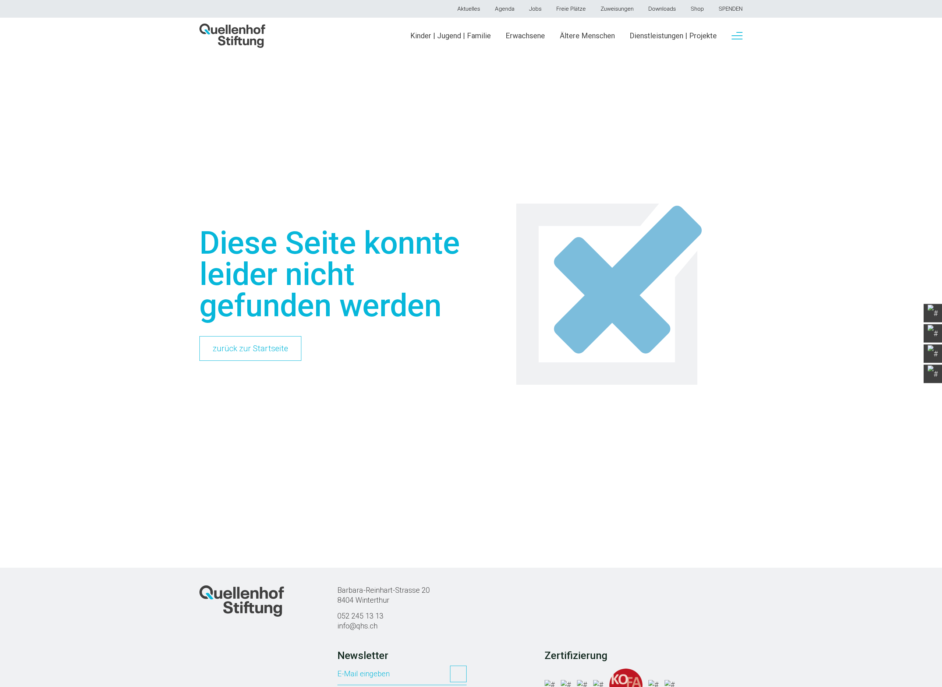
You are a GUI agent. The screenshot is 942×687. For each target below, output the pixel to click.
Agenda (504, 9)
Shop (697, 9)
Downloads (662, 9)
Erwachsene (525, 35)
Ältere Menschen (587, 35)
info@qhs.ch (357, 625)
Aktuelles (468, 9)
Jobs (535, 9)
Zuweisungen (617, 9)
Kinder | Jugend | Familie (450, 35)
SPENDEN (731, 9)
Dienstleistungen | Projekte (673, 35)
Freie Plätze (571, 9)
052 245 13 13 (360, 616)
